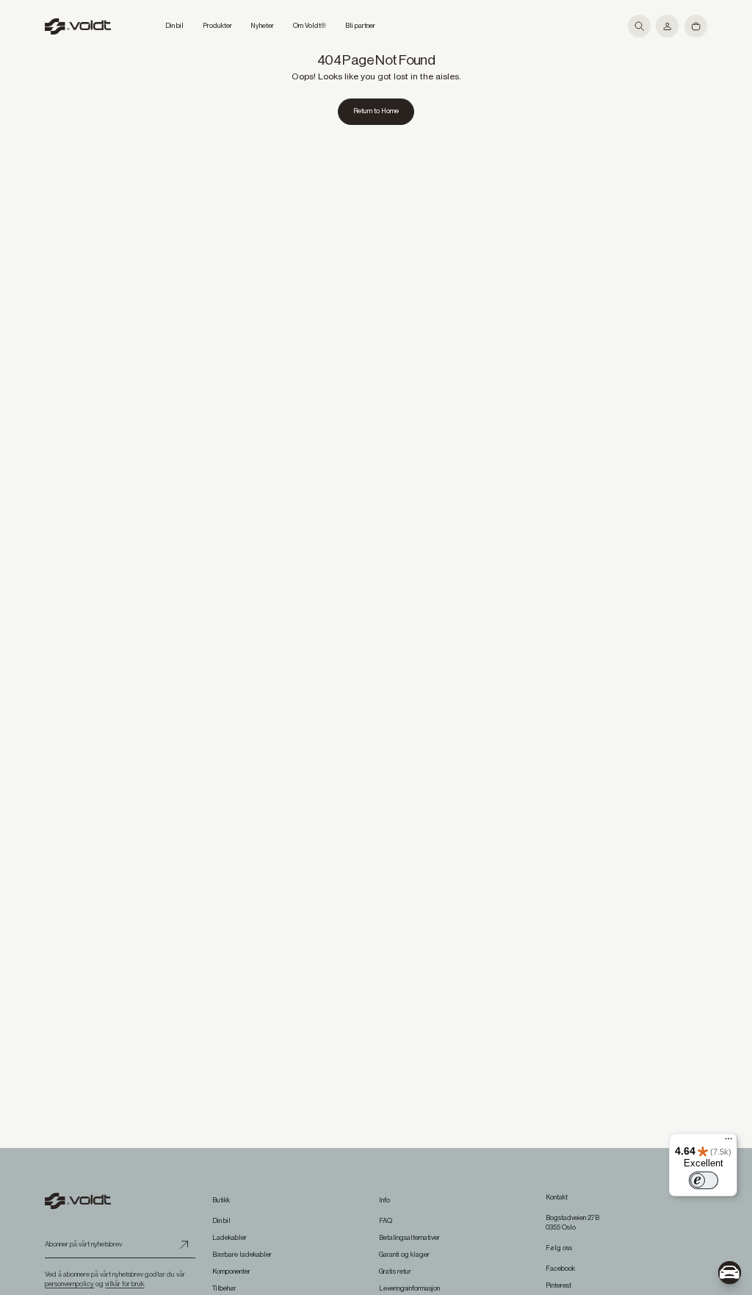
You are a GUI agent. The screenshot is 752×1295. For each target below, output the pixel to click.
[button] (639, 26)
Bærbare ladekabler (242, 1254)
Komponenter (231, 1271)
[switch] (703, 1180)
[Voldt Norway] (78, 26)
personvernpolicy (69, 1284)
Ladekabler (229, 1237)
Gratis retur (395, 1271)
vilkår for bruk (124, 1284)
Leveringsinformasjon (409, 1288)
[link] (376, 111)
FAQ (385, 1220)
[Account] (667, 26)
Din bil (221, 1220)
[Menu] (728, 1142)
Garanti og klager (404, 1254)
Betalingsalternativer (409, 1237)
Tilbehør (224, 1288)
